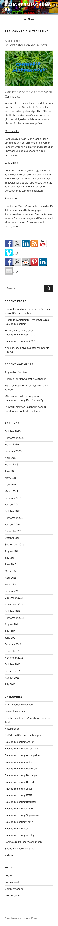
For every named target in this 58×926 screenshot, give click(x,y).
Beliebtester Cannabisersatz (26, 45)
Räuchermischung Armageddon (23, 755)
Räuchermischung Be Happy (21, 775)
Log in (8, 875)
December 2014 (14, 597)
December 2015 (14, 531)
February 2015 (13, 591)
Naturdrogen (12, 728)
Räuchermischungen (17, 828)
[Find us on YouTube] (43, 243)
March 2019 (11, 464)
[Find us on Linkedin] (26, 243)
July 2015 (10, 557)
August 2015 (12, 551)
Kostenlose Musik (15, 711)
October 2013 (12, 664)
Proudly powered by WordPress (21, 918)
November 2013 (14, 657)
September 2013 (14, 671)
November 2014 (14, 604)
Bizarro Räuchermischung (19, 704)
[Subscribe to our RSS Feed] (34, 243)
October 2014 (12, 611)
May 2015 (10, 571)
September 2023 (14, 437)
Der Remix (23, 372)
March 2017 (11, 491)
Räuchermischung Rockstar (20, 801)
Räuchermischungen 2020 (20, 341)
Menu (31, 19)
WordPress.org (13, 895)
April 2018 (11, 484)
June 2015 (10, 564)
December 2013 (14, 651)
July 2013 (10, 684)
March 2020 (12, 444)
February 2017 (13, 498)
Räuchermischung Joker (18, 788)
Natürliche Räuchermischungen (23, 735)
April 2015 (11, 577)
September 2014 (14, 617)
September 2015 (14, 544)
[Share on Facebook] (9, 262)
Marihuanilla (12, 131)
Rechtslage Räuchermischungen (23, 842)
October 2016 (12, 511)
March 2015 (11, 584)
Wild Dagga (11, 162)
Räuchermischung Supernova (22, 815)
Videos (9, 855)
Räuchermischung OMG (18, 795)
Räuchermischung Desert (19, 782)
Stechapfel (11, 198)
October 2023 (13, 431)
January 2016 (12, 524)
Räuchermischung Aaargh (19, 742)
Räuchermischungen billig (19, 835)
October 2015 (12, 537)
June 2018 (10, 471)
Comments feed (14, 888)
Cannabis (12, 96)
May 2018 (10, 478)
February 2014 (13, 644)
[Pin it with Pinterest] (34, 262)
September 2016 (14, 517)
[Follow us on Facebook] (9, 243)
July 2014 (10, 631)
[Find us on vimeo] (9, 252)
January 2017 (12, 504)
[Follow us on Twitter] (17, 243)
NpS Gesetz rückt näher (32, 379)
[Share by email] (9, 271)
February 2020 (13, 451)
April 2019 (11, 457)
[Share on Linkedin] (43, 262)
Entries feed (12, 882)
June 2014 (10, 637)
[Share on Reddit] (26, 262)
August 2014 (12, 624)
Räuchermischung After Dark (21, 748)
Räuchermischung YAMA (19, 821)
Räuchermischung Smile (19, 808)
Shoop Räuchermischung (19, 848)
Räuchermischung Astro (18, 762)
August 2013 (12, 677)
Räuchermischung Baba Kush (21, 768)
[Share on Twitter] (17, 262)
